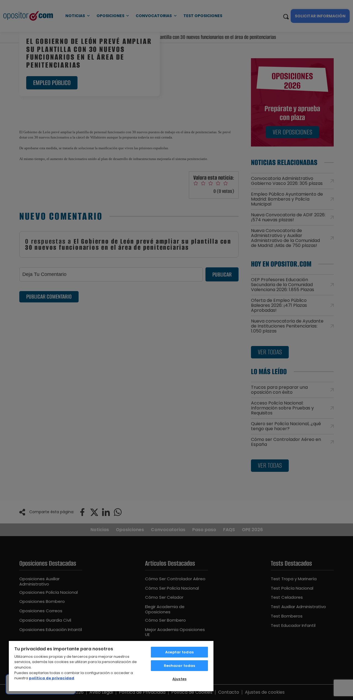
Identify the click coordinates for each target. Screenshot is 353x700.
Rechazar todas (179, 665)
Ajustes (179, 679)
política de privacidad (51, 678)
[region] (111, 665)
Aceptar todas (179, 652)
